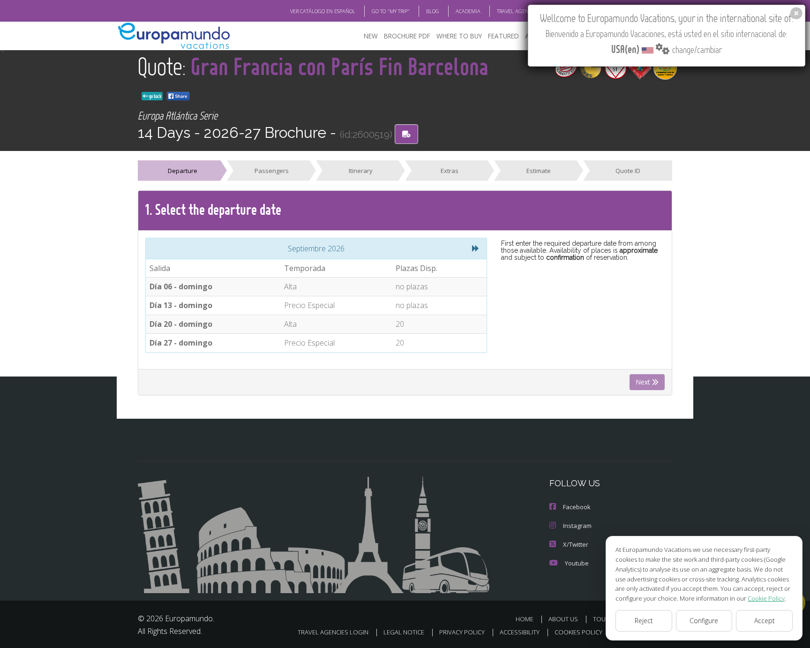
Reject (644, 620)
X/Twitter (575, 544)
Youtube (577, 563)
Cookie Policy (766, 598)
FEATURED (503, 35)
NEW (371, 35)
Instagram (577, 525)
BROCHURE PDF (407, 35)
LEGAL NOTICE (403, 632)
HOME (524, 619)
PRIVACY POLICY (462, 632)
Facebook (577, 507)
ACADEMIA (468, 11)
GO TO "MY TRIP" (391, 11)
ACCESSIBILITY (520, 632)
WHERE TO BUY (459, 35)
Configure (704, 620)
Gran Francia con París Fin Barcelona (339, 66)
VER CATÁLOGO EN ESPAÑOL (322, 11)
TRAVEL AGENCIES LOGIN (526, 11)
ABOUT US (563, 619)
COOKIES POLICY (578, 632)
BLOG (432, 11)
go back (154, 96)
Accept (764, 620)
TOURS (603, 619)
